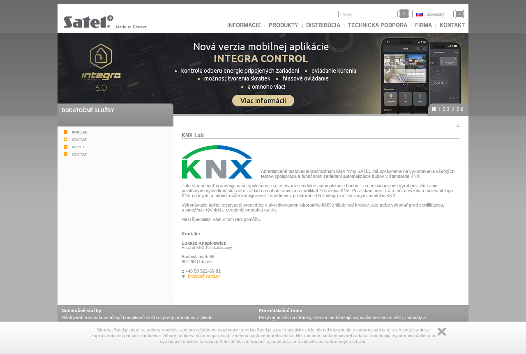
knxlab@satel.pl (203, 276)
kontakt (79, 139)
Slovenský (435, 14)
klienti (78, 146)
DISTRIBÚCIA (323, 25)
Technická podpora (377, 25)
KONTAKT (452, 25)
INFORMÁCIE (244, 25)
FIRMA (423, 25)
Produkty (283, 25)
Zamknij (442, 332)
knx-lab (80, 131)
